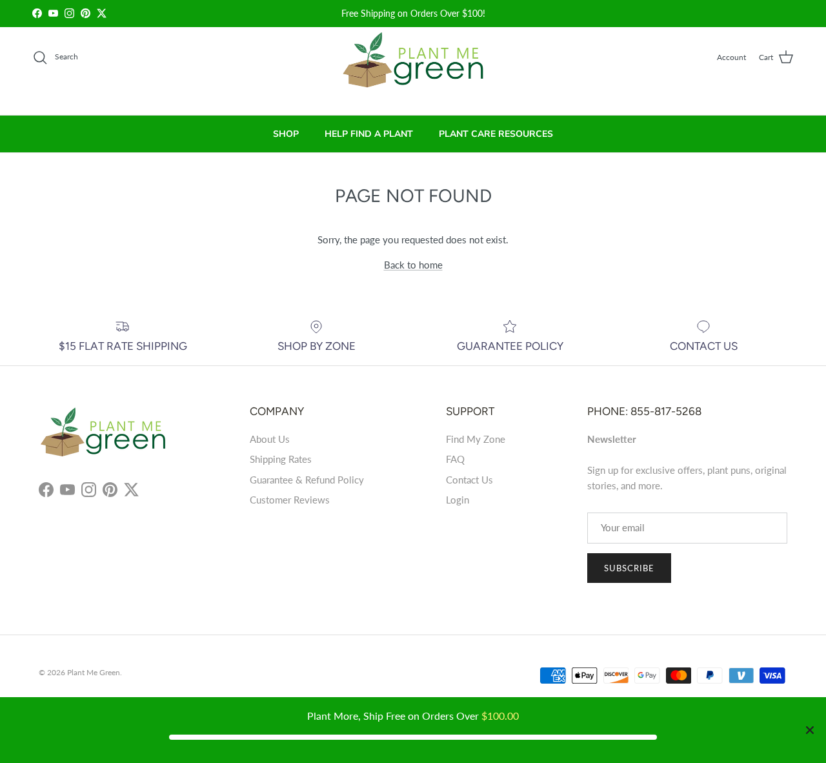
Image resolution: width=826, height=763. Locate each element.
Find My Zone (475, 439)
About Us (270, 439)
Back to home (413, 264)
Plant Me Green (93, 672)
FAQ (455, 459)
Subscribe (629, 568)
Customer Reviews (290, 499)
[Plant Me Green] (413, 65)
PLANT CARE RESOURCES (496, 134)
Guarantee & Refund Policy (307, 479)
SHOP (286, 134)
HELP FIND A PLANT (369, 134)
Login (457, 499)
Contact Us (469, 479)
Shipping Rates (281, 459)
